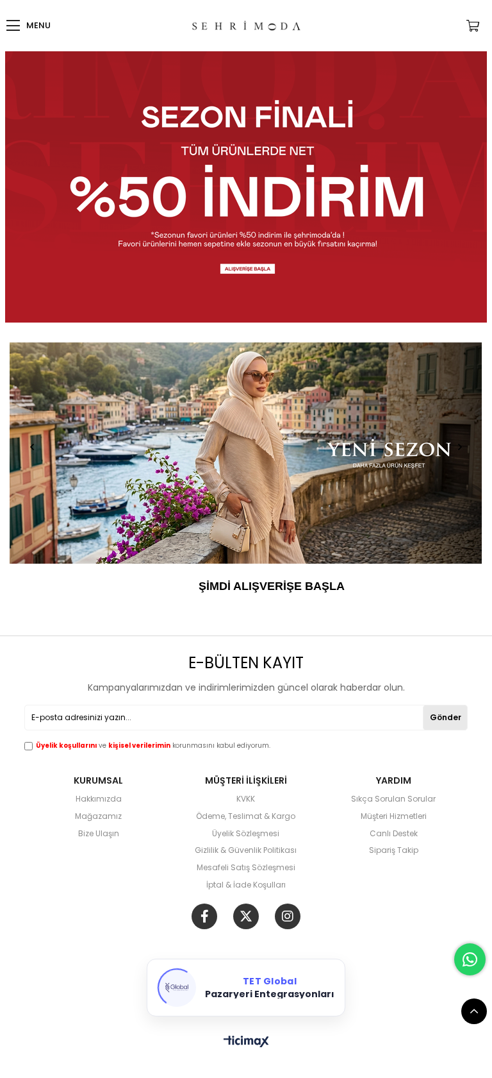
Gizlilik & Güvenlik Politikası (246, 850)
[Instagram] (287, 916)
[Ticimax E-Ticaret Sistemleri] (246, 1042)
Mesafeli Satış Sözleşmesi (246, 868)
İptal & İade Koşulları (246, 885)
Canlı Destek (394, 834)
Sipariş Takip (393, 850)
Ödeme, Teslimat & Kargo (245, 816)
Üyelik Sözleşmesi (245, 834)
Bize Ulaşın (98, 834)
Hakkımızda (99, 799)
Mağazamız (98, 816)
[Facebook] (204, 916)
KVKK (245, 799)
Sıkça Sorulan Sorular (393, 799)
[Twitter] (246, 916)
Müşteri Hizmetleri (394, 816)
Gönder (445, 717)
